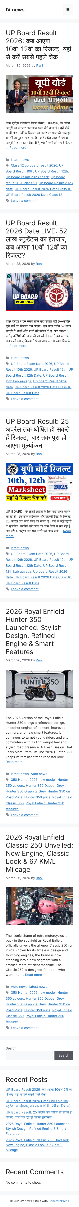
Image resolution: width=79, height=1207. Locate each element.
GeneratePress (59, 1201)
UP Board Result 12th (51, 171)
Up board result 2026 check (27, 177)
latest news (20, 160)
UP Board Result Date (22, 393)
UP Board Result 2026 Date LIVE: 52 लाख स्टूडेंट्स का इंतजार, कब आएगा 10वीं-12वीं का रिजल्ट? (36, 239)
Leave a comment (25, 201)
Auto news (39, 774)
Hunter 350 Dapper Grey (45, 785)
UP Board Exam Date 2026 (31, 364)
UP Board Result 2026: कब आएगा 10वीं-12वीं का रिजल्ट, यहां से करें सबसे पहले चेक (38, 45)
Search (11, 1048)
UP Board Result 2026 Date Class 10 (43, 189)
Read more (17, 147)
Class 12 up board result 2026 (34, 165)
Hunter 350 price (37, 797)
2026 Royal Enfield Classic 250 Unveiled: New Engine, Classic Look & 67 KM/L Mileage (39, 853)
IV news (15, 9)
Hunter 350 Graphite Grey (26, 791)
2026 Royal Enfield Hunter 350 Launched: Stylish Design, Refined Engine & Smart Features (35, 631)
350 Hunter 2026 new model (33, 780)
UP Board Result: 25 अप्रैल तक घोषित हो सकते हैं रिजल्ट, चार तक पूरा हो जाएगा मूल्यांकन (38, 433)
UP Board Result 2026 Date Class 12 (34, 195)
